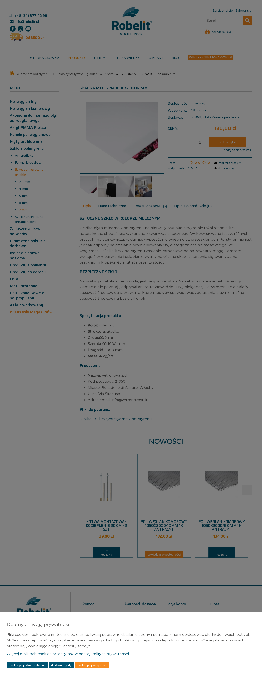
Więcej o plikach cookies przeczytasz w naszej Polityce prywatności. (68, 653)
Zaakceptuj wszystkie (91, 665)
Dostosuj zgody (61, 665)
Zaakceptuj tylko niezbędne (27, 665)
